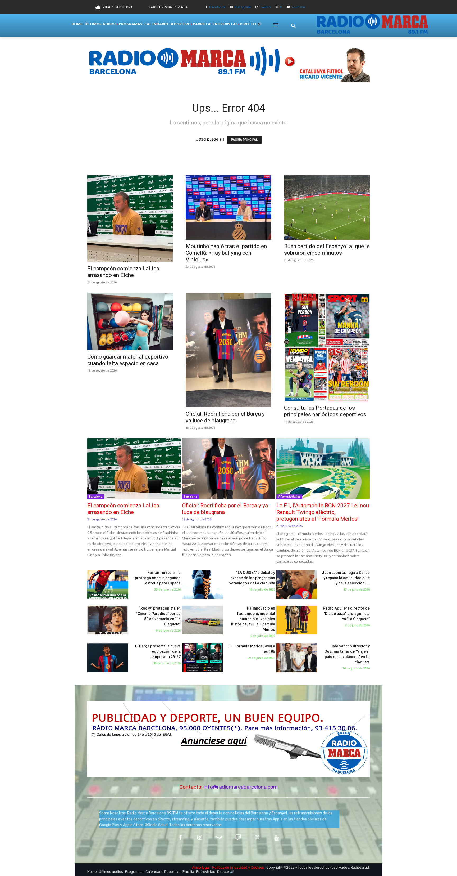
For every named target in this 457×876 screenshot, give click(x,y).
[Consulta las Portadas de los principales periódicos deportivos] (327, 347)
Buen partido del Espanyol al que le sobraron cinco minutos (327, 249)
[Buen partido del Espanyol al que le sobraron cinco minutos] (327, 207)
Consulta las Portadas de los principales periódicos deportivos (325, 411)
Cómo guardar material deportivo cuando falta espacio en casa (127, 360)
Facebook (217, 7)
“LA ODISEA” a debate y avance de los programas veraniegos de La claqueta (252, 577)
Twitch (265, 7)
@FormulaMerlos (289, 496)
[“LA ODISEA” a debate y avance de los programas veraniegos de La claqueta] (202, 584)
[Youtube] (288, 7)
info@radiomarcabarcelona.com (241, 787)
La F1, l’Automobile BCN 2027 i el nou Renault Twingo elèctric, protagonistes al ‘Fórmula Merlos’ (322, 512)
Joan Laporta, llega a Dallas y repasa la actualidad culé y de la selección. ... (346, 577)
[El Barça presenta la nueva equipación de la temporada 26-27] (107, 657)
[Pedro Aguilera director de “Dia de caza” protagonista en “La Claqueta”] (296, 620)
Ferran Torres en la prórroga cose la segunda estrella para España (158, 577)
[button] (293, 26)
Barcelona (95, 496)
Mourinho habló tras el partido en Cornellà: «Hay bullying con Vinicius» (226, 253)
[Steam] (219, 838)
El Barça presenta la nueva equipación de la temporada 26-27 (158, 651)
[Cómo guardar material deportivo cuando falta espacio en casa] (130, 321)
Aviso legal (201, 867)
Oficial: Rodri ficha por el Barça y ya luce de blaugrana (225, 417)
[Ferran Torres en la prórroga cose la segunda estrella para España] (107, 584)
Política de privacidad (229, 867)
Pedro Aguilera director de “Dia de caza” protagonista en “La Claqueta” (346, 613)
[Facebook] (206, 7)
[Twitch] (256, 7)
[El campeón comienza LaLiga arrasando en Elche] (130, 218)
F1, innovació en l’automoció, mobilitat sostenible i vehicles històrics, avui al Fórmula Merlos (253, 619)
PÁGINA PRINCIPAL (244, 139)
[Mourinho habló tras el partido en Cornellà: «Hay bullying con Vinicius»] (228, 207)
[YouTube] (277, 838)
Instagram (243, 7)
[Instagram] (231, 7)
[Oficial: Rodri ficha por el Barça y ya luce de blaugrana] (228, 350)
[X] (277, 7)
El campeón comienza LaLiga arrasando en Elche (123, 271)
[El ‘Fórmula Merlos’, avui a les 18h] (202, 657)
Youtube (298, 7)
